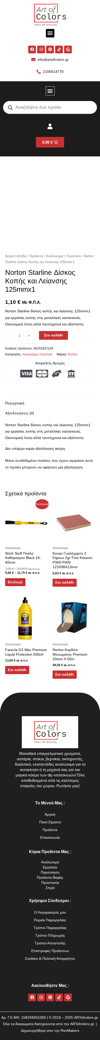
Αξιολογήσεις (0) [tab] (19, 413)
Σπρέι (50, 888)
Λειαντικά (73, 256)
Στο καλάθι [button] (64, 582)
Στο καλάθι (53, 335)
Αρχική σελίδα (15, 256)
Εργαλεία (50, 867)
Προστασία (50, 883)
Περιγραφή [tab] (14, 403)
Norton (72, 354)
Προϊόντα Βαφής (50, 877)
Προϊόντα (36, 256)
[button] (50, 33)
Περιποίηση (50, 872)
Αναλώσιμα (54, 256)
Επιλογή (15, 582)
